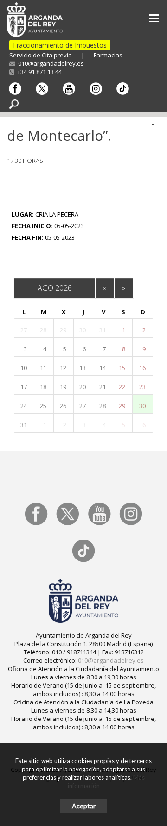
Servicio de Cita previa (40, 55)
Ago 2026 (55, 288)
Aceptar (84, 806)
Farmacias (108, 55)
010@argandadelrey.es (49, 63)
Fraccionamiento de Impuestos (60, 45)
